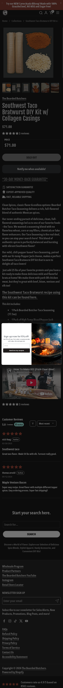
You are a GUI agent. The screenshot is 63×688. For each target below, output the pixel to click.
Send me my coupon (16, 350)
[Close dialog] (59, 325)
